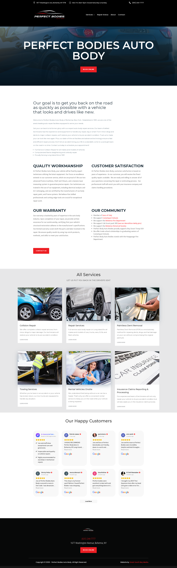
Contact (121, 15)
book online (88, 69)
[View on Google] (66, 435)
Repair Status (102, 15)
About (113, 15)
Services (89, 15)
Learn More (24, 340)
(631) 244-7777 (88, 538)
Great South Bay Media (139, 562)
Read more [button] (68, 450)
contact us (41, 251)
